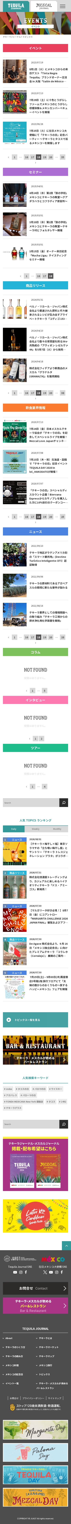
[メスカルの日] (35, 1497)
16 (26, 157)
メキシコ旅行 (45, 1365)
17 (32, 157)
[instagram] (20, 1272)
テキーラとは (45, 1338)
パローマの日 (29, 1095)
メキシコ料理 (12, 1365)
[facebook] (26, 1272)
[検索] (63, 802)
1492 (63, 1101)
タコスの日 (23, 1089)
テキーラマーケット (49, 1347)
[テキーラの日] (35, 1474)
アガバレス (11, 1095)
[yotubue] (15, 1272)
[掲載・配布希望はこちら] (35, 1164)
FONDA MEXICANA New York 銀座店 (24, 1101)
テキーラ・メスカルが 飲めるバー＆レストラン (52, 1386)
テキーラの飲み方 (14, 1356)
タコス (52, 1101)
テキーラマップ (46, 1356)
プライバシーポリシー (33, 1398)
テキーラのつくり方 (15, 1347)
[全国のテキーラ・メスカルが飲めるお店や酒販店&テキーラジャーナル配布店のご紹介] (35, 1305)
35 (62, 157)
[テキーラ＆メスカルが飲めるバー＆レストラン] (35, 1050)
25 (62, 517)
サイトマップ (54, 1398)
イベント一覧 (12, 1383)
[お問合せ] (35, 1288)
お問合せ (14, 1398)
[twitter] (45, 1272)
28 (62, 637)
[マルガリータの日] (35, 1429)
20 (50, 157)
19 (44, 157)
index (9, 1089)
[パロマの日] (35, 1452)
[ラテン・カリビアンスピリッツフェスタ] (35, 1216)
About (8, 1338)
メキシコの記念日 (14, 1374)
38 (62, 393)
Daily (13, 828)
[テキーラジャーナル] (16, 6)
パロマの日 (40, 1089)
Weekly (35, 828)
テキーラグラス (13, 1108)
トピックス (44, 1374)
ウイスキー (56, 1089)
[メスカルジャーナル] (44, 6)
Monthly (57, 828)
